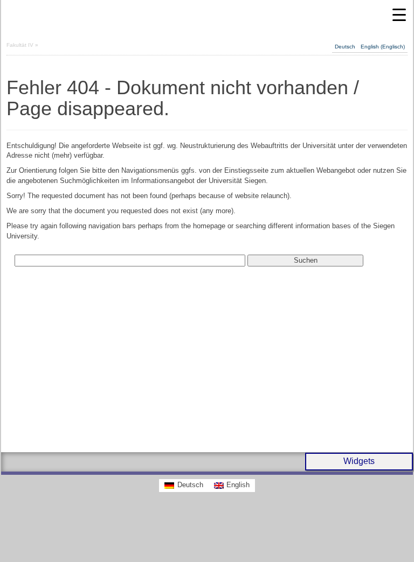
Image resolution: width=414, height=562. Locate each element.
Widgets (359, 461)
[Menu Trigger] (399, 15)
